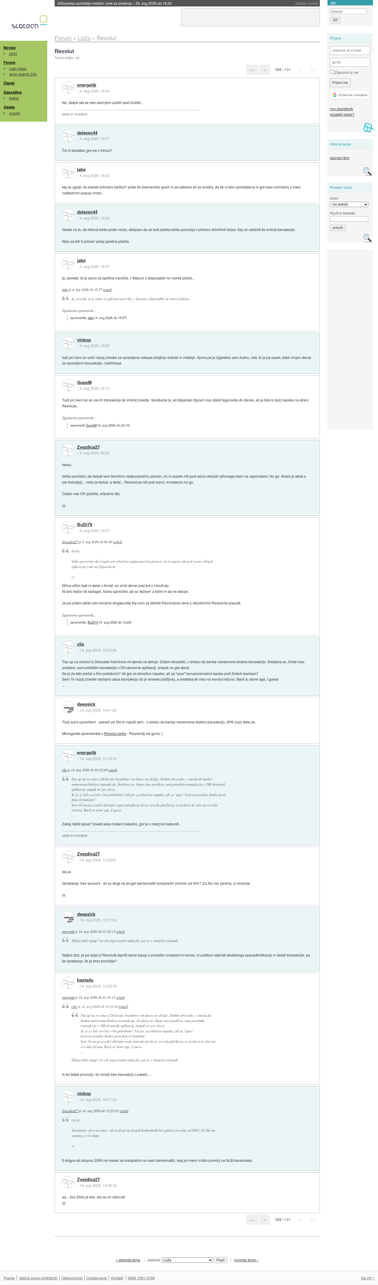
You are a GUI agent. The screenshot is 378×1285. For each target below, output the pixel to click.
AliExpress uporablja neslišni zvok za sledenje (115, 3)
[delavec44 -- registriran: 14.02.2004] (68, 135)
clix (80, 644)
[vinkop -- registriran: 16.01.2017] (68, 342)
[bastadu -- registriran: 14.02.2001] (68, 983)
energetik (86, 85)
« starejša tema (128, 1259)
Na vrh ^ (367, 1277)
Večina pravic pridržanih (38, 1277)
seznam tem (339, 157)
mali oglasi (18, 68)
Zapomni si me (346, 72)
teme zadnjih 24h (23, 74)
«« (252, 69)
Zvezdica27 (88, 447)
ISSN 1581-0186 (141, 1277)
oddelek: (154, 1259)
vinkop (84, 340)
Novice (10, 47)
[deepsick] (68, 707)
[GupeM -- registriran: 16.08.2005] (68, 385)
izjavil (107, 289)
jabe (81, 170)
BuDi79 (84, 525)
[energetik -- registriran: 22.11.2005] (68, 88)
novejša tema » (246, 1259)
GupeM (84, 383)
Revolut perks (115, 733)
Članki (9, 83)
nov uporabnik (341, 108)
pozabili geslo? (342, 114)
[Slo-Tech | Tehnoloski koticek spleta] (30, 23)
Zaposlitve (13, 92)
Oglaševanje (96, 1277)
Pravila (9, 1277)
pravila (14, 113)
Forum (9, 62)
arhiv (13, 53)
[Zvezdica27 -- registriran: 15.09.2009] (68, 450)
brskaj (14, 97)
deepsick (86, 704)
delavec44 (87, 133)
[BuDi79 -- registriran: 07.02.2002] (68, 527)
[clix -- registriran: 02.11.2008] (68, 647)
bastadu (85, 980)
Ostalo (9, 107)
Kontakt (117, 1277)
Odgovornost (71, 1277)
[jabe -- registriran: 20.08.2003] (68, 172)
